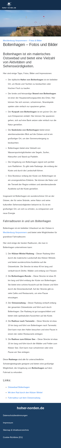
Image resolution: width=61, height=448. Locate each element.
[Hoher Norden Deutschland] (9, 5)
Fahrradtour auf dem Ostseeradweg (24, 398)
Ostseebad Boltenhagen (19, 387)
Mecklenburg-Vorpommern (15, 232)
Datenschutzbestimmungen (15, 415)
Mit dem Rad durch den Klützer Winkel (25, 392)
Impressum (8, 423)
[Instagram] (29, 443)
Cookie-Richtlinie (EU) (13, 437)
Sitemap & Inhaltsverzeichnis (16, 430)
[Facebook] (32, 443)
